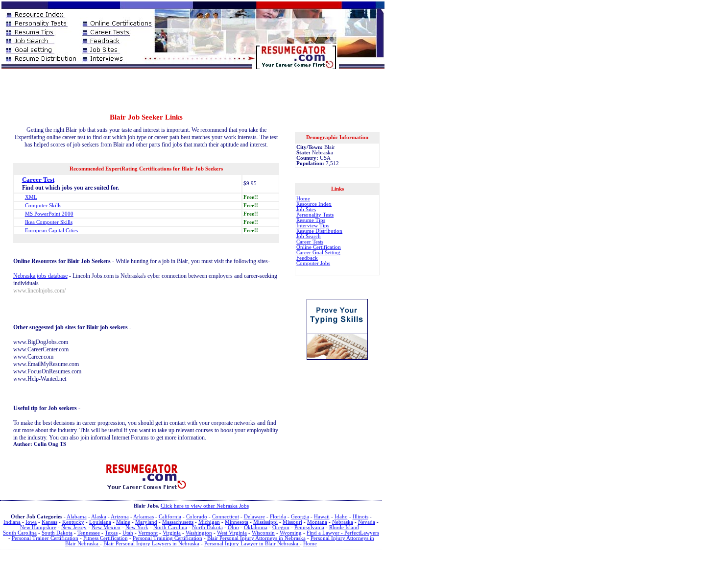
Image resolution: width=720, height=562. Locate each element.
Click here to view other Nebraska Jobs (205, 506)
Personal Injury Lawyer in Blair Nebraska (252, 543)
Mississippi (265, 522)
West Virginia (232, 533)
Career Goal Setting (318, 252)
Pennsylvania (309, 527)
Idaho (341, 516)
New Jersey (74, 527)
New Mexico (106, 527)
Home (303, 198)
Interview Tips (312, 225)
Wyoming (291, 533)
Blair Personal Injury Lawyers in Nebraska (151, 543)
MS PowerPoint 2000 (49, 214)
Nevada (366, 522)
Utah (127, 533)
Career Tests (309, 241)
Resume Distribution (319, 231)
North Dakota (207, 527)
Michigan (209, 522)
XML (31, 197)
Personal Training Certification (167, 538)
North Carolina (170, 527)
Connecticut (225, 516)
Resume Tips (310, 220)
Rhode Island (344, 527)
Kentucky (73, 522)
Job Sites (306, 209)
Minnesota (236, 522)
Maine (123, 522)
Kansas (49, 522)
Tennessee (88, 533)
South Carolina (20, 533)
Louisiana (100, 522)
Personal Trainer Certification (45, 538)
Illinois (360, 516)
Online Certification (318, 247)
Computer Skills (43, 205)
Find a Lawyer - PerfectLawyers (343, 533)
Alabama (77, 516)
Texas (111, 533)
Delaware (254, 516)
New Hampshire (38, 527)
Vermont (148, 533)
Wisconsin (263, 533)
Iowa (31, 522)
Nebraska (342, 522)
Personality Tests (315, 215)
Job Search (308, 236)
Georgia (300, 516)
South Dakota (57, 533)
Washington (199, 533)
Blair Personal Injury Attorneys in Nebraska (256, 538)
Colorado (196, 516)
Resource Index (314, 204)
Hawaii (322, 516)
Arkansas (143, 516)
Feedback (307, 258)
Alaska (98, 516)
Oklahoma (255, 527)
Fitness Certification (105, 538)
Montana (317, 522)
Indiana (12, 522)
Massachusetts (177, 522)
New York (136, 527)
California (170, 516)
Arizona (120, 516)
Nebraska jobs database (40, 275)
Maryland (146, 522)
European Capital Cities (51, 230)
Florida (278, 516)
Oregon (280, 527)
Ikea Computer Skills (48, 222)
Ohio (233, 527)
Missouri (292, 522)
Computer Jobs (313, 263)
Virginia (172, 533)
